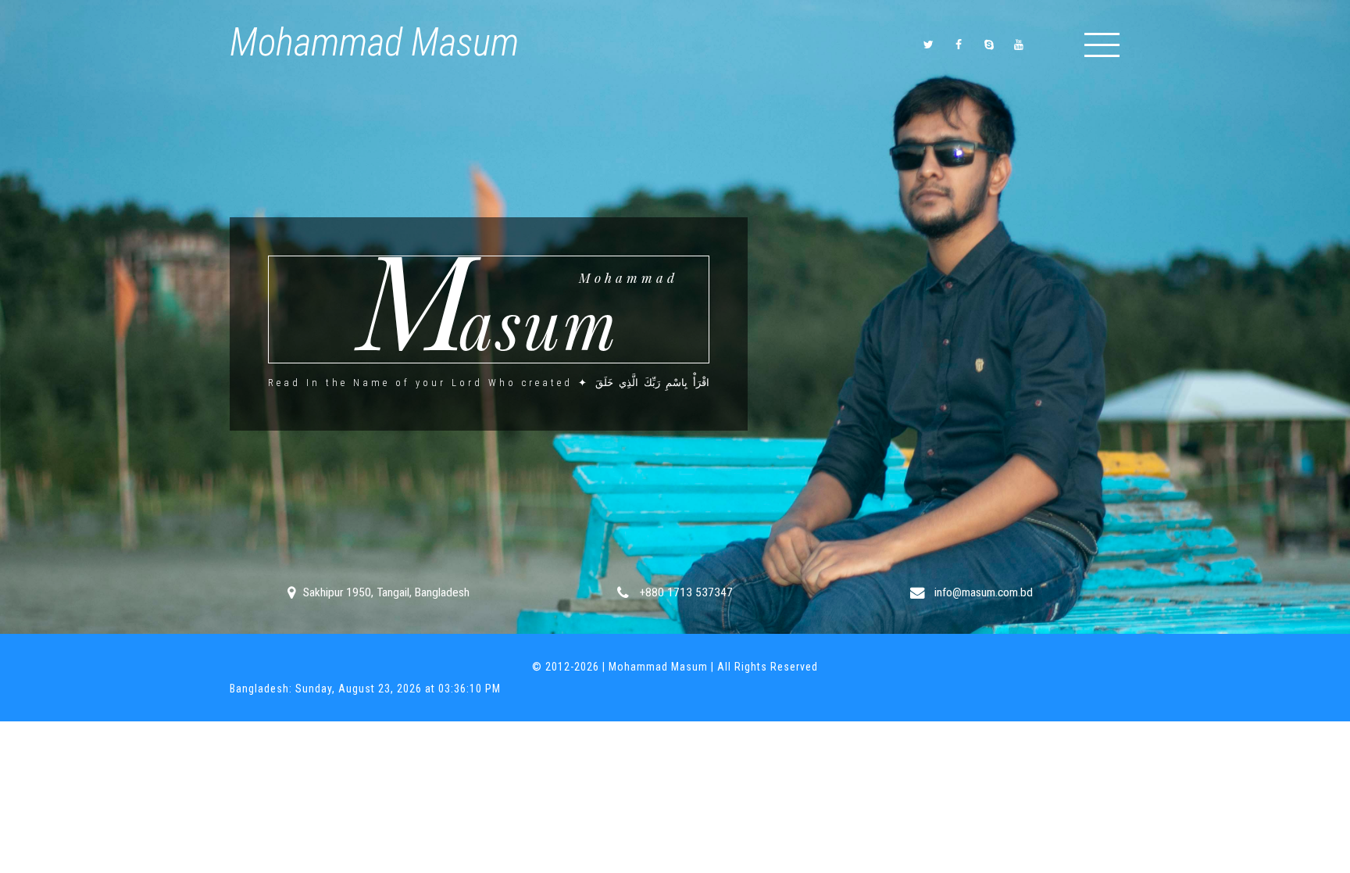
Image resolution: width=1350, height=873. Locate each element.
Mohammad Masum (374, 42)
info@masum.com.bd (982, 592)
